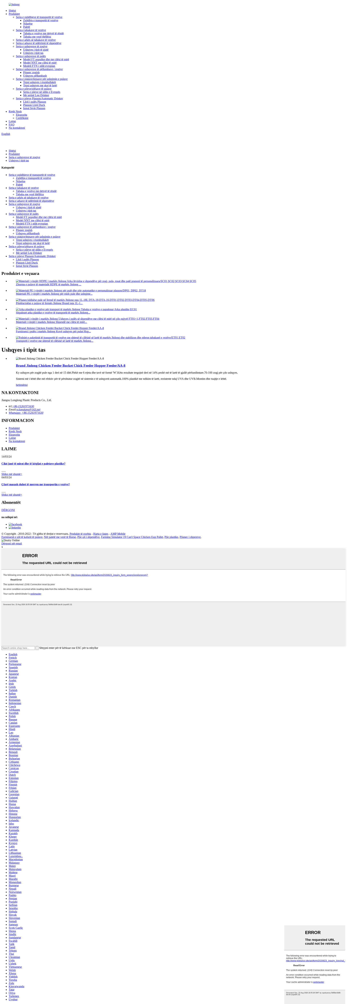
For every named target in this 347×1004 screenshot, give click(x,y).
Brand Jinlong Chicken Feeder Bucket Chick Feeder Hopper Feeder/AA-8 (70, 365)
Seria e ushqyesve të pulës (31, 56)
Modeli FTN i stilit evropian (39, 65)
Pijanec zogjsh (31, 72)
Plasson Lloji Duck (34, 105)
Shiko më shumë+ (11, 474)
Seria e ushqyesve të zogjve (31, 46)
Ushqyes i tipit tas (33, 52)
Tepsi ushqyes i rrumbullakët (39, 82)
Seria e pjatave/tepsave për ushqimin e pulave (42, 78)
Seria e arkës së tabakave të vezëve (36, 39)
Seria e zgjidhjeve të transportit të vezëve (39, 17)
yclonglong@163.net (28, 409)
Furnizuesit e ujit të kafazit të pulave (21, 537)
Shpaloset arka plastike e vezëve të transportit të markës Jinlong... (53, 312)
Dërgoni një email (11, 543)
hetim (19, 384)
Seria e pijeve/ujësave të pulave (34, 88)
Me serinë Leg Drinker (36, 95)
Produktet (14, 13)
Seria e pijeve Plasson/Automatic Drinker (39, 98)
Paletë (26, 26)
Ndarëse (28, 23)
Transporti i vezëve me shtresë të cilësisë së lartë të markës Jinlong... (54, 340)
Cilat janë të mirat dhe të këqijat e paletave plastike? (33, 463)
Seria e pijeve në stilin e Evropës (41, 91)
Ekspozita (21, 114)
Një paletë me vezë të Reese (60, 537)
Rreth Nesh (15, 111)
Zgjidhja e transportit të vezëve (40, 20)
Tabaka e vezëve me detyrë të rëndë (43, 33)
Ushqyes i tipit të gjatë (35, 49)
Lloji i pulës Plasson (34, 101)
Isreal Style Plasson (34, 108)
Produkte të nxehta (80, 533)
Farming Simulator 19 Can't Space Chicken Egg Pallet (132, 537)
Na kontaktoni (17, 127)
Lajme (12, 121)
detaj (25, 384)
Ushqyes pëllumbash (35, 75)
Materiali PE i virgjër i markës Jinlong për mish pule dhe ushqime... (54, 293)
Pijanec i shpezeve (190, 537)
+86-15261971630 (23, 406)
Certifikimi (22, 118)
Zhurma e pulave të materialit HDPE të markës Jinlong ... (48, 284)
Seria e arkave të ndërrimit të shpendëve (38, 43)
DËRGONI (8, 510)
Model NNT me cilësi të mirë (40, 62)
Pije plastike (171, 537)
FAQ (11, 124)
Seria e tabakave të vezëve (31, 30)
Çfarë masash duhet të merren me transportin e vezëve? (35, 484)
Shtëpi (12, 10)
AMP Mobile (117, 533)
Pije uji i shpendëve (88, 537)
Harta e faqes (100, 533)
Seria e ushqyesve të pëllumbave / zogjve (39, 69)
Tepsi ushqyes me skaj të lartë (40, 85)
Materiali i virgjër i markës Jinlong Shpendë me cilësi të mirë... (51, 322)
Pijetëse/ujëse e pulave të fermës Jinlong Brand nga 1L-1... (49, 303)
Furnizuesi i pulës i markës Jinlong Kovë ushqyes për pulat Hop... (53, 331)
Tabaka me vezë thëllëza (37, 36)
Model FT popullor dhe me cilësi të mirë (46, 59)
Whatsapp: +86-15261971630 (26, 412)
